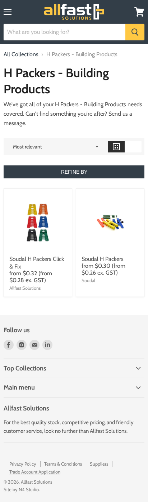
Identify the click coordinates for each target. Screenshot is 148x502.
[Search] (134, 32)
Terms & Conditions (63, 464)
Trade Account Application (34, 472)
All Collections (21, 54)
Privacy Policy (22, 464)
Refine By (74, 172)
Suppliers (99, 464)
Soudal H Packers (103, 259)
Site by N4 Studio (21, 489)
